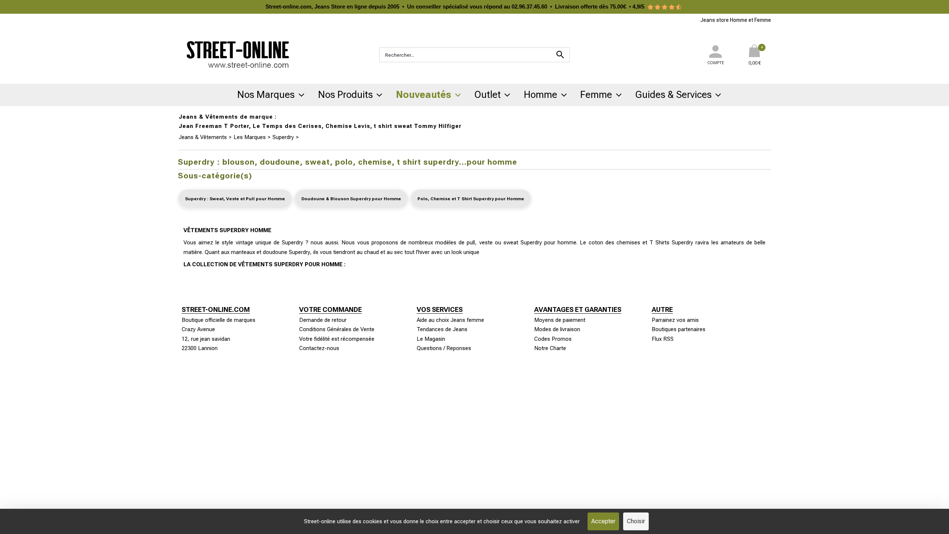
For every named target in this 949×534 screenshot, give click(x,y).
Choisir (636, 521)
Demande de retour (323, 320)
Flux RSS (663, 339)
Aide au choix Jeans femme (450, 320)
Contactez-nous (319, 348)
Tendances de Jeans (442, 329)
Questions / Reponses (444, 348)
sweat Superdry (522, 242)
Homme (540, 94)
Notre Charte (550, 348)
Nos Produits (345, 94)
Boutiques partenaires (678, 329)
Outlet (487, 94)
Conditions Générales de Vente (336, 329)
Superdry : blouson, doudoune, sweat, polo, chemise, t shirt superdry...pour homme (403, 137)
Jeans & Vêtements (203, 137)
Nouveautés (423, 94)
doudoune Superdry (286, 252)
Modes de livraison (557, 329)
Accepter (603, 521)
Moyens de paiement (559, 320)
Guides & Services (673, 94)
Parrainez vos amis (675, 320)
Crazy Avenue (198, 329)
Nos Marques (266, 94)
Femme (596, 94)
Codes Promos (553, 339)
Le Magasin (431, 339)
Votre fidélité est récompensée (336, 339)
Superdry (283, 137)
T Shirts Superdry (671, 242)
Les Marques (250, 137)
